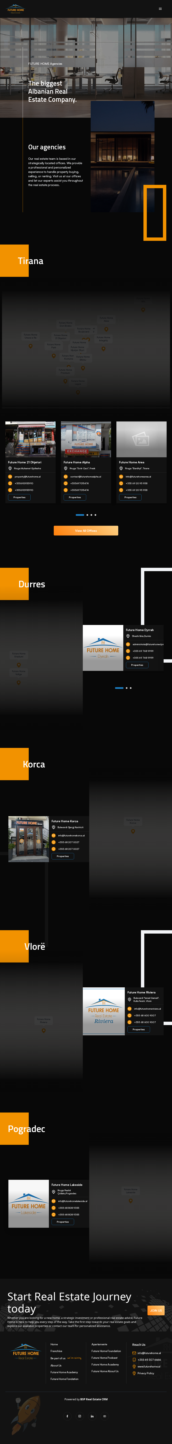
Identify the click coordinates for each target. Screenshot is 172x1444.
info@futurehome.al (149, 1353)
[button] (80, 515)
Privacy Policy (146, 1373)
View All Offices (86, 530)
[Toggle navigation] (160, 9)
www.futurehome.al (149, 1366)
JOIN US (156, 1310)
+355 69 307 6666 (149, 1359)
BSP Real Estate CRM (94, 1399)
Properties (19, 497)
